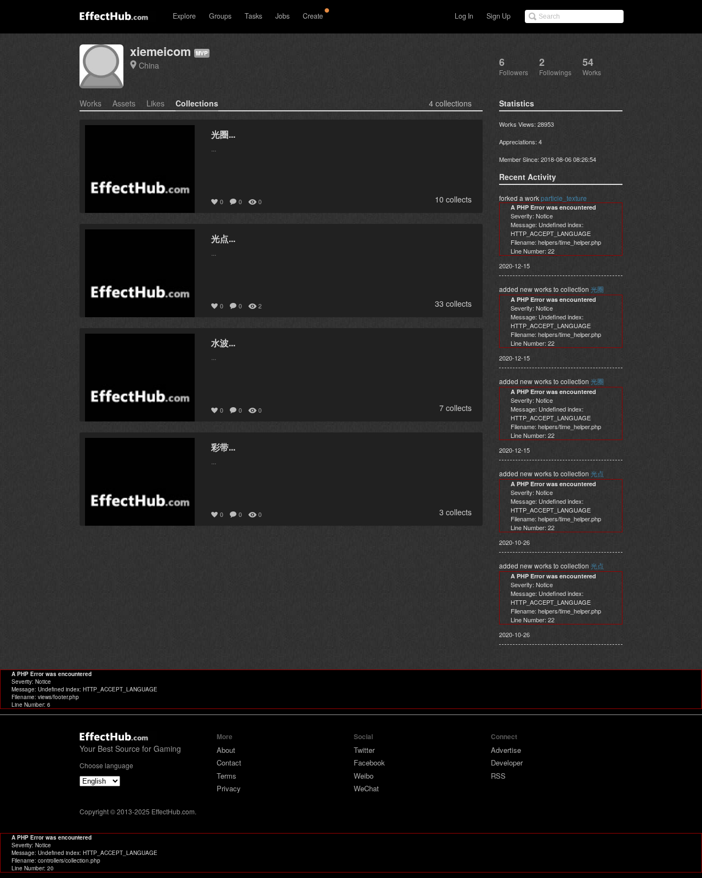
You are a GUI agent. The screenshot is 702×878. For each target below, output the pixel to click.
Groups (220, 16)
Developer (507, 762)
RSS (498, 775)
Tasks (253, 16)
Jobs (282, 16)
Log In (464, 16)
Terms (226, 775)
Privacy (229, 788)
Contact (229, 762)
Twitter (364, 750)
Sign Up (498, 16)
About (226, 750)
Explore (184, 16)
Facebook (369, 762)
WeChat (366, 788)
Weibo (363, 775)
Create (313, 16)
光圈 (597, 289)
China (149, 65)
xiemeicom (160, 51)
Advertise (506, 750)
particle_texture (564, 197)
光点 (597, 473)
